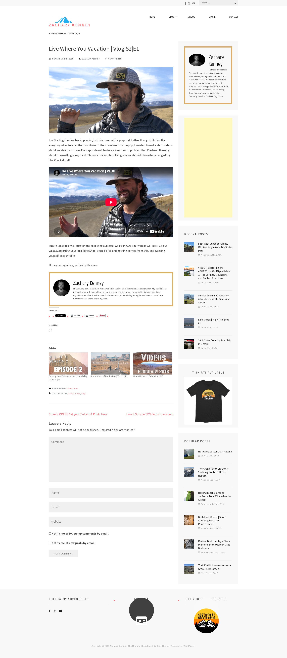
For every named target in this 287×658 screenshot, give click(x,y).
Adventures (72, 388)
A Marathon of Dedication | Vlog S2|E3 (109, 376)
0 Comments (114, 58)
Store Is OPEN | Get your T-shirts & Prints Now (78, 414)
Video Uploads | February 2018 (148, 376)
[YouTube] (193, 3)
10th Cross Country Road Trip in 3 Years (214, 342)
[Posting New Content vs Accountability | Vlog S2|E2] (68, 363)
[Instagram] (189, 3)
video (77, 393)
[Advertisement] (208, 168)
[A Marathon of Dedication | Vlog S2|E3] (110, 363)
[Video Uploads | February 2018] (152, 363)
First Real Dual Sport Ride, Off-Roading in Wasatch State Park (215, 247)
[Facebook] (185, 3)
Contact (233, 16)
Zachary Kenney (70, 25)
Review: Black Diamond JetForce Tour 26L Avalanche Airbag (214, 496)
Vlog (83, 393)
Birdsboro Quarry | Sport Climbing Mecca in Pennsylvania (212, 520)
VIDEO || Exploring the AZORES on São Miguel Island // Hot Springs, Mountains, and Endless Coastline (214, 273)
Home (152, 16)
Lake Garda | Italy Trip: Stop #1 (213, 321)
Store (212, 16)
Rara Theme (162, 646)
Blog (171, 16)
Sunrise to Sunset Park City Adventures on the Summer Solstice (213, 299)
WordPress (189, 646)
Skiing (70, 393)
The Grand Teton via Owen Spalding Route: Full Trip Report (213, 472)
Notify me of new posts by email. (73, 543)
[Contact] (141, 620)
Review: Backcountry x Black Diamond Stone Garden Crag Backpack (214, 544)
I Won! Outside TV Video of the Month (149, 414)
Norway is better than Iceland (215, 451)
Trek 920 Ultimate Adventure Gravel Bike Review (214, 567)
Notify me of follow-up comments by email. (80, 533)
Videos (191, 16)
